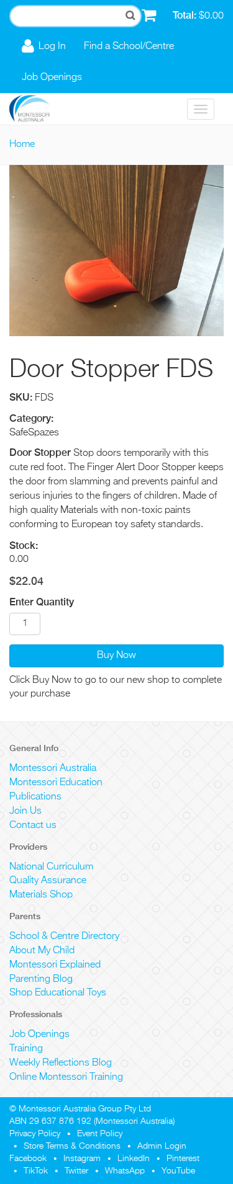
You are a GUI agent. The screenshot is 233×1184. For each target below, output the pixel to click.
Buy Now (116, 656)
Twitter (76, 1171)
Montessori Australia (52, 768)
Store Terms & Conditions (72, 1146)
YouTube (178, 1171)
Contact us (33, 825)
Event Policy (99, 1133)
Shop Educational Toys (57, 993)
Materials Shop (41, 895)
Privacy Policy (34, 1133)
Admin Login (161, 1146)
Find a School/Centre (129, 46)
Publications (35, 797)
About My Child (42, 951)
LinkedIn (133, 1158)
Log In (52, 46)
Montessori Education (56, 783)
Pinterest (183, 1158)
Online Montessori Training (66, 1077)
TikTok (36, 1171)
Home (22, 144)
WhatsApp (125, 1171)
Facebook (28, 1158)
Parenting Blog (41, 979)
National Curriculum (51, 867)
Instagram (82, 1158)
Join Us (25, 811)
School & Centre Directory (64, 936)
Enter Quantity (41, 602)
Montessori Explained (55, 965)
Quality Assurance (47, 881)
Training (26, 1049)
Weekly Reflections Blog (60, 1063)
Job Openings (52, 77)
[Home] (38, 109)
